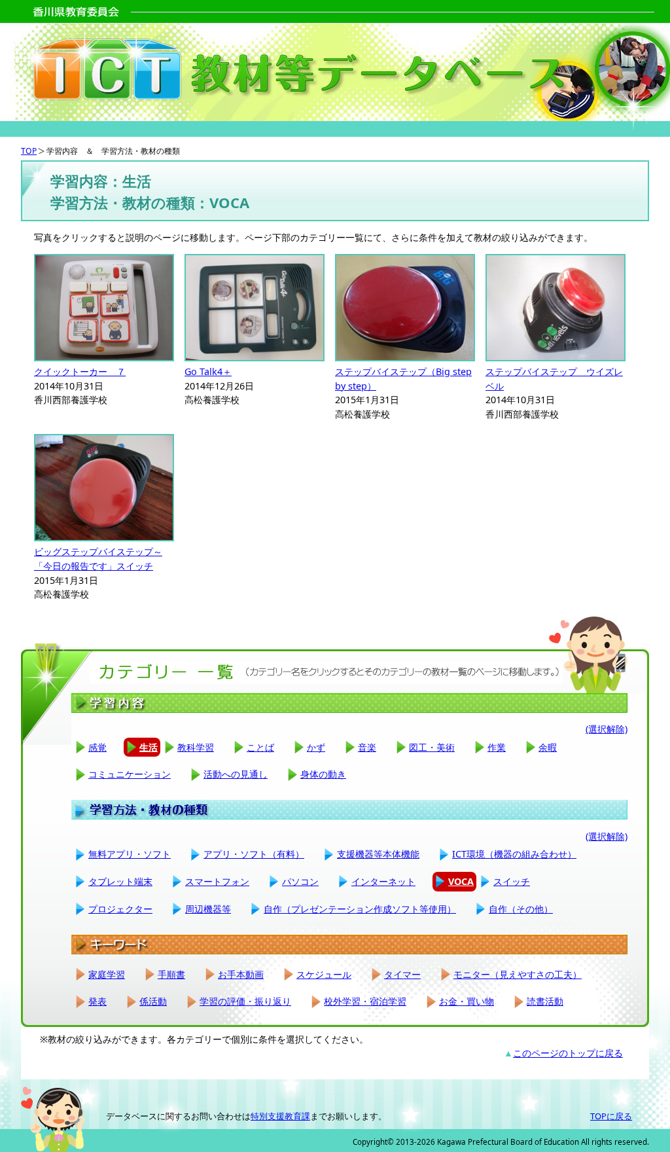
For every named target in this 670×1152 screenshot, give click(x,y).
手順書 (171, 974)
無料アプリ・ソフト (129, 854)
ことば (260, 747)
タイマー (402, 974)
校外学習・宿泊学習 (365, 1001)
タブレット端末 (120, 881)
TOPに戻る (611, 1116)
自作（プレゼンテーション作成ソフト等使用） (360, 909)
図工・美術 (432, 747)
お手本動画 (241, 974)
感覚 (97, 747)
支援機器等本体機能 (378, 854)
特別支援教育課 (280, 1116)
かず (316, 747)
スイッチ (511, 881)
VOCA (461, 881)
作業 (496, 747)
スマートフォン (217, 881)
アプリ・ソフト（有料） (253, 854)
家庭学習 (106, 974)
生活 (148, 747)
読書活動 (545, 1001)
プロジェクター (120, 909)
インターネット (383, 881)
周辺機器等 (208, 909)
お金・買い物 (466, 1001)
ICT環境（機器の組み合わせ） (514, 854)
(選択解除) (606, 729)
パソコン (300, 881)
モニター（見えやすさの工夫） (517, 974)
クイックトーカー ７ (80, 371)
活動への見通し (235, 774)
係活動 (153, 1001)
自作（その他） (521, 909)
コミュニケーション (129, 774)
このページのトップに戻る (568, 1053)
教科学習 (195, 747)
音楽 (367, 747)
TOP (29, 150)
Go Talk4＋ (208, 371)
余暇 (547, 747)
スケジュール (323, 974)
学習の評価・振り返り (245, 1001)
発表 (97, 1001)
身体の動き (323, 774)
